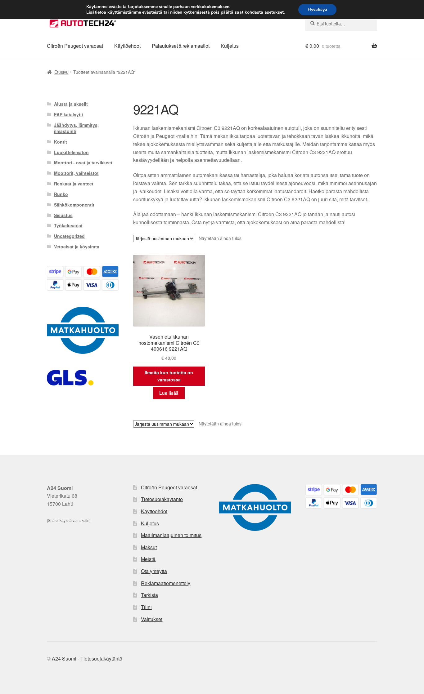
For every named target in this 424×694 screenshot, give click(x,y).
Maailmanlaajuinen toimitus (171, 535)
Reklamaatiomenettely (165, 583)
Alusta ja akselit (71, 104)
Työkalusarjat (68, 225)
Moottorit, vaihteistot (76, 173)
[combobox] (341, 23)
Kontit (60, 142)
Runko (61, 194)
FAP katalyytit (68, 114)
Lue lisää (168, 393)
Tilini (146, 607)
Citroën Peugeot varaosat (75, 45)
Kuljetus (230, 45)
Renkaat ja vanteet (73, 183)
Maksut (149, 547)
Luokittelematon (71, 152)
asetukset (274, 12)
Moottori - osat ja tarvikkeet (83, 162)
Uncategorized (69, 236)
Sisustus (63, 215)
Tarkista (149, 594)
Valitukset (151, 619)
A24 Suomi (64, 658)
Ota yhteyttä (154, 571)
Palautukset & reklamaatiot (181, 45)
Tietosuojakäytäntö (162, 499)
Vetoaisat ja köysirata (76, 246)
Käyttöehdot (127, 45)
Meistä (148, 559)
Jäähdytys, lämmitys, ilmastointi (76, 128)
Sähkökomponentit (74, 205)
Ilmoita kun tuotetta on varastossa (169, 376)
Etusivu (61, 72)
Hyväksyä (317, 9)
